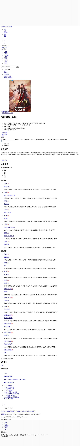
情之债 (6, 218)
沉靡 (5, 352)
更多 (2, 365)
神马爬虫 (12, 411)
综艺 (5, 36)
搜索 (18, 66)
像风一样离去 (9, 395)
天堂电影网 (9, 26)
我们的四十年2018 (9, 236)
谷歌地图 (27, 411)
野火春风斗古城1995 (9, 227)
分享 (11, 113)
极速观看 (4, 134)
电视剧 (6, 32)
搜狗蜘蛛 (17, 411)
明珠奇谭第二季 (8, 344)
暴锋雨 (6, 291)
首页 (5, 29)
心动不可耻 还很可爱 (11, 393)
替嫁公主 (8, 385)
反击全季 (8, 398)
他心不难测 (7, 326)
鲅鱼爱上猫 (9, 388)
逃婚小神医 (7, 309)
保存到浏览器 (5, 113)
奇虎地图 (22, 411)
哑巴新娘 (6, 244)
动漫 (5, 34)
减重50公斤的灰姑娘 (11, 397)
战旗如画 (6, 335)
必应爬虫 (32, 411)
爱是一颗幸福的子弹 (9, 195)
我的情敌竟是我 (8, 318)
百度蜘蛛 (7, 411)
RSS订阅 (3, 411)
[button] (6, 143)
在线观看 (4, 132)
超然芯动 (6, 204)
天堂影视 (3, 26)
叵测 (5, 265)
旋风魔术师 (9, 387)
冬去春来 (6, 257)
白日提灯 (6, 274)
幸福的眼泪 (7, 186)
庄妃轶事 (8, 390)
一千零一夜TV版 (10, 392)
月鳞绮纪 (6, 300)
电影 (5, 31)
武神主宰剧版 (7, 212)
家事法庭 (6, 283)
